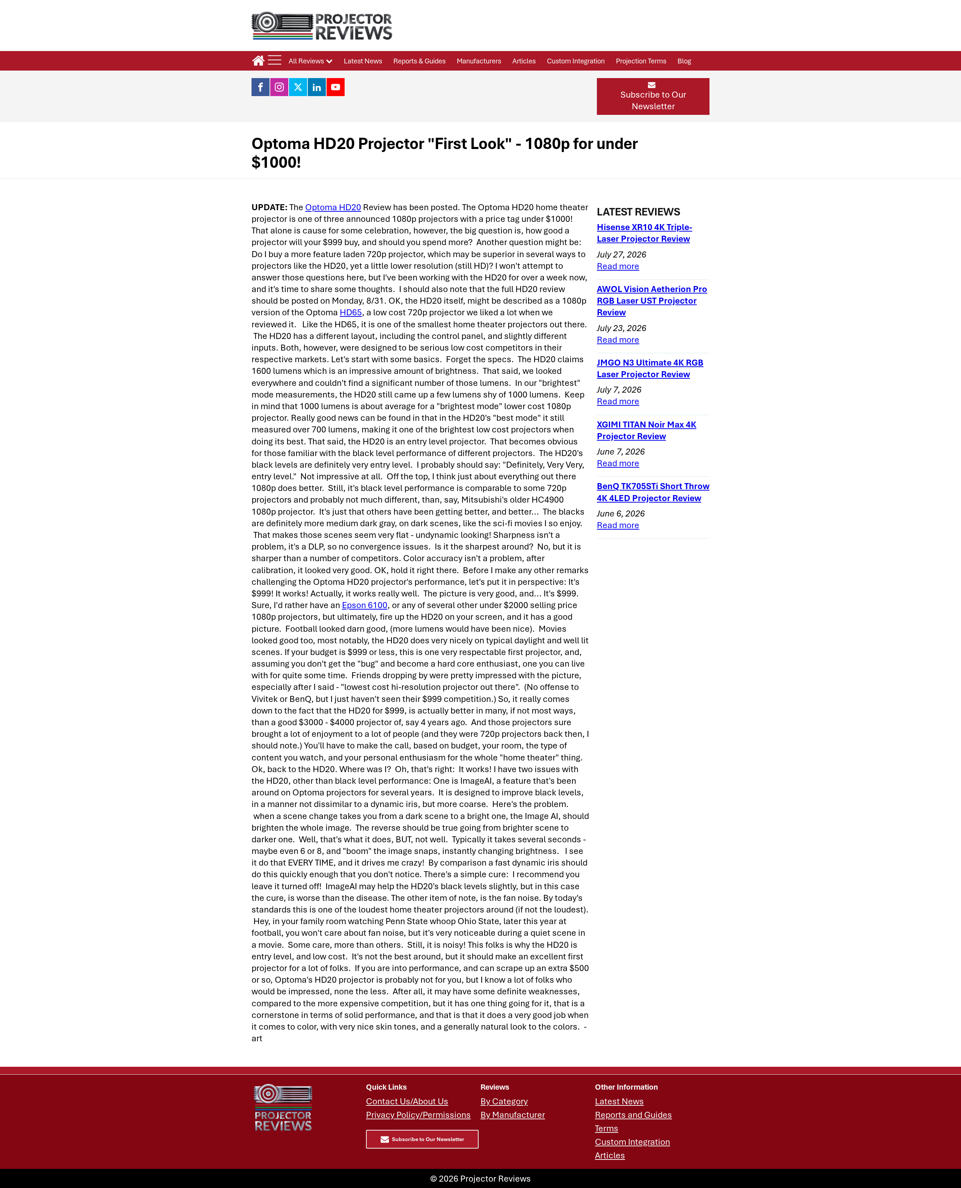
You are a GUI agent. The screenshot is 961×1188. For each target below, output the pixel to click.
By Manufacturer (512, 1114)
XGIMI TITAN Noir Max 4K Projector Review (646, 430)
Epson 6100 (364, 605)
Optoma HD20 (333, 207)
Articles (524, 61)
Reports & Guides (419, 61)
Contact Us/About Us (407, 1101)
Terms (606, 1128)
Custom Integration (576, 61)
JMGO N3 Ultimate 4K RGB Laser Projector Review (650, 368)
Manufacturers (479, 61)
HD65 (351, 312)
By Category (504, 1101)
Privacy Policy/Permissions (418, 1114)
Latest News (363, 61)
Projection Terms (641, 61)
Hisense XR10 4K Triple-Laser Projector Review (644, 232)
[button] (653, 96)
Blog (684, 61)
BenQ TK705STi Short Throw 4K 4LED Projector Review (653, 491)
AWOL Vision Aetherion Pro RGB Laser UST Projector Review (652, 300)
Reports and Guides (633, 1114)
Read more (618, 266)
